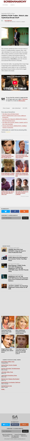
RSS (25, 424)
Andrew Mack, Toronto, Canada (9, 365)
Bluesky (6, 424)
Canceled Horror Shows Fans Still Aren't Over (6, 332)
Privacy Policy (6, 435)
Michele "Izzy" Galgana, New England (10, 379)
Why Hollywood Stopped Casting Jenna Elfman (21, 332)
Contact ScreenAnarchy (20, 434)
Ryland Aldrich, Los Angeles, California (10, 382)
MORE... (3, 389)
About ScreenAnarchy (7, 434)
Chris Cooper (6, 108)
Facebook (15, 424)
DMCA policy (21, 100)
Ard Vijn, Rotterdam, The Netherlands (10, 368)
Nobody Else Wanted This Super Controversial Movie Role (22, 175)
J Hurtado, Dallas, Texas (7, 372)
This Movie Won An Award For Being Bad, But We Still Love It (21, 351)
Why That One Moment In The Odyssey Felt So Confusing (22, 193)
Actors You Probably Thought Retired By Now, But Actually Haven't (7, 156)
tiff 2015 (25, 108)
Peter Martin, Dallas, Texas (7, 361)
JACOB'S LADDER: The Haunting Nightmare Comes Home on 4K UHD (18, 287)
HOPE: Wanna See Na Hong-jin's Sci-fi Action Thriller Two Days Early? (18, 259)
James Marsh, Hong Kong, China (9, 375)
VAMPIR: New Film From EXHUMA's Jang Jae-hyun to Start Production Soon (17, 251)
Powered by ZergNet (25, 196)
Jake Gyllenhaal (16, 108)
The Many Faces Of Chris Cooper (10, 114)
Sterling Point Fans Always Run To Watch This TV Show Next (7, 193)
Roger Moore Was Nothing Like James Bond (7, 350)
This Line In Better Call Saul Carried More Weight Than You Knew (22, 156)
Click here (25, 99)
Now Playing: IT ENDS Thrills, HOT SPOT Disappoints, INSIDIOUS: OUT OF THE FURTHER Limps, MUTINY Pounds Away (18, 268)
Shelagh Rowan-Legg (6, 386)
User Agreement (15, 435)
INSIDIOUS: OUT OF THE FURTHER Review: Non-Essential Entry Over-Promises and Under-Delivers (18, 279)
